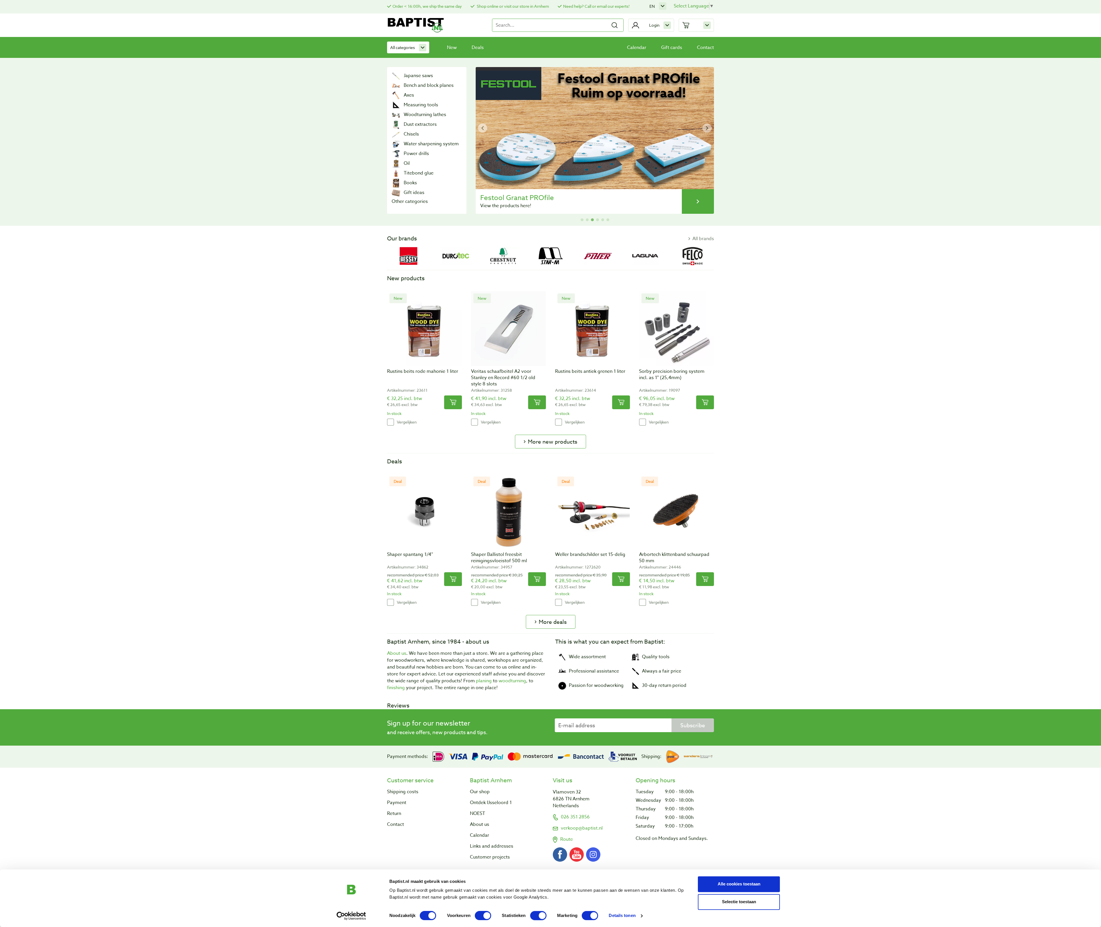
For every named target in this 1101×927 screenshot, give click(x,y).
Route (566, 839)
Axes (409, 95)
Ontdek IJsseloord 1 (491, 802)
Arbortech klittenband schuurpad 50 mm (674, 557)
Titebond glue (419, 173)
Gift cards (671, 47)
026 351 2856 (575, 817)
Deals (478, 47)
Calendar (636, 47)
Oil (407, 163)
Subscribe (692, 725)
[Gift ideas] (396, 192)
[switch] (483, 915)
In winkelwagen (453, 402)
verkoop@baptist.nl (582, 828)
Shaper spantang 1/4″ (410, 554)
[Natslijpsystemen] (396, 143)
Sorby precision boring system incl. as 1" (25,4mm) (671, 374)
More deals (553, 622)
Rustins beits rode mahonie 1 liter (422, 371)
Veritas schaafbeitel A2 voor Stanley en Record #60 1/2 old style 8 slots (503, 377)
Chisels (411, 134)
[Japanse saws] (396, 75)
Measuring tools (421, 104)
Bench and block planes (429, 85)
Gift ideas (414, 192)
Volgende (707, 128)
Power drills (416, 153)
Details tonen (622, 915)
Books (410, 182)
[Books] (396, 182)
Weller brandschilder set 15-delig (590, 554)
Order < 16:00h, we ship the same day (427, 6)
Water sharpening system (431, 143)
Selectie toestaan (739, 901)
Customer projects (490, 857)
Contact (705, 47)
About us (396, 653)
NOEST (477, 813)
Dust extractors (420, 124)
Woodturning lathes (425, 114)
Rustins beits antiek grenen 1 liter (590, 371)
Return (394, 813)
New (452, 47)
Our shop (480, 791)
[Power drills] (396, 153)
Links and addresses (491, 846)
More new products (552, 441)
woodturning (512, 680)
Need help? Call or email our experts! (596, 6)
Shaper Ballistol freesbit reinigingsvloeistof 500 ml (499, 557)
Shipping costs (402, 791)
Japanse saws (418, 75)
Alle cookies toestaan (739, 883)
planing (484, 680)
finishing (396, 687)
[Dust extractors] (396, 124)
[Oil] (396, 163)
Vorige (482, 128)
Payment (396, 802)
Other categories (410, 201)
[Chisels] (396, 134)
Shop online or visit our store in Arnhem (512, 6)
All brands (703, 239)
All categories (402, 47)
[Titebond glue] (396, 173)
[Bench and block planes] (396, 85)
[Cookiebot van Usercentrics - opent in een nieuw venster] (351, 916)
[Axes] (396, 95)
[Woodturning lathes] (396, 114)
